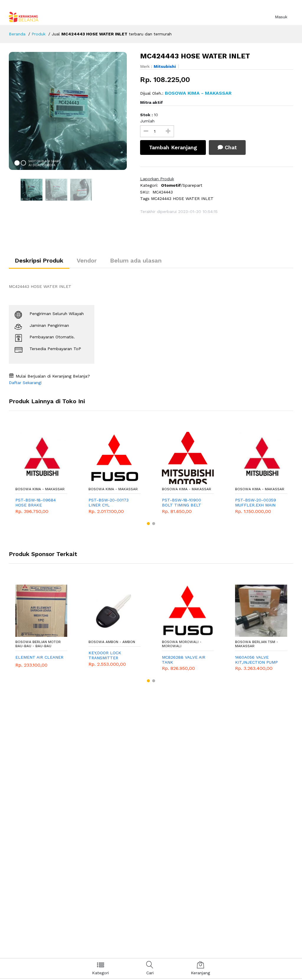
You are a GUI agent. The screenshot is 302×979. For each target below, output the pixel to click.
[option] (70, 111)
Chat (230, 147)
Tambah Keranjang (173, 147)
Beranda (17, 34)
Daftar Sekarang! (25, 382)
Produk (38, 34)
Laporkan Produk (157, 178)
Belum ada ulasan (136, 260)
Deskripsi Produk (39, 260)
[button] (148, 523)
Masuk (281, 16)
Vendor (87, 260)
